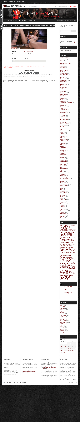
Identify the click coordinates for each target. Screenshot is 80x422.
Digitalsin (62, 95)
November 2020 (63, 319)
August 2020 (62, 323)
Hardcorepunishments (64, 123)
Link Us (12, 20)
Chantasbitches (63, 90)
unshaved (71, 273)
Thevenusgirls (63, 202)
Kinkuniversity (63, 144)
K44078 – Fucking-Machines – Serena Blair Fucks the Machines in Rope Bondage (43, 81)
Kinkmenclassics (63, 139)
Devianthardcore (63, 92)
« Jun (61, 352)
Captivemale (62, 85)
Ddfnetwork (62, 91)
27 (63, 350)
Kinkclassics (62, 133)
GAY (35, 20)
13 (63, 346)
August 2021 (62, 306)
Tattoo (65, 272)
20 (63, 348)
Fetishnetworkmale (64, 112)
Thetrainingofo (63, 199)
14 (65, 346)
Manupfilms (62, 151)
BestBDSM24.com (20, 1)
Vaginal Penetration (28, 76)
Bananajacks (63, 67)
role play (70, 259)
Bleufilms (62, 71)
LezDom (64, 252)
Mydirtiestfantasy (63, 161)
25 (75, 348)
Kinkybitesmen (63, 147)
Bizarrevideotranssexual (65, 70)
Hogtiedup (62, 126)
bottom (70, 236)
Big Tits (63, 230)
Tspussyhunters (63, 208)
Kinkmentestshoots (64, 140)
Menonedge (62, 158)
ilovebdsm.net (68, 288)
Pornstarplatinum (63, 172)
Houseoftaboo (63, 128)
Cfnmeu (61, 88)
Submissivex (62, 195)
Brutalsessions (63, 83)
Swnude (62, 198)
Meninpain (62, 157)
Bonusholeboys (63, 73)
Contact (70, 382)
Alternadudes (63, 59)
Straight (17, 76)
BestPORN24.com (68, 286)
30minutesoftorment (64, 57)
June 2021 (62, 309)
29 (68, 350)
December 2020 (63, 318)
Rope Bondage (67, 260)
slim (14, 76)
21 (65, 348)
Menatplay (62, 156)
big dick (71, 229)
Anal (65, 225)
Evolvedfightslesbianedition (66, 102)
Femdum (62, 108)
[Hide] (0, 31)
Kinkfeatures (62, 136)
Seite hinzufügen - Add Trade (68, 297)
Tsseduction (62, 209)
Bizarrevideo (62, 69)
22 (68, 348)
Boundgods (62, 77)
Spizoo (61, 188)
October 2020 (63, 320)
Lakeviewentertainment (65, 149)
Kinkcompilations (63, 135)
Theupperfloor (63, 201)
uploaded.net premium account (29, 371)
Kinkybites (62, 146)
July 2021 (62, 308)
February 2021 (63, 315)
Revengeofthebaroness (65, 178)
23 (70, 348)
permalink (44, 76)
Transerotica (62, 206)
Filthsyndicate (63, 113)
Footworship (62, 116)
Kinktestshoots (63, 143)
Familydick (62, 105)
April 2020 (62, 329)
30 (70, 350)
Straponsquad (63, 191)
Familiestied (62, 104)
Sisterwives (62, 187)
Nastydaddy (62, 165)
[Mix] (34, 73)
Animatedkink (63, 62)
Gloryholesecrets (63, 120)
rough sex (64, 262)
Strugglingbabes (63, 192)
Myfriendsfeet (63, 163)
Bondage (32, 74)
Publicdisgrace (63, 175)
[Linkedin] (25, 73)
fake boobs (69, 245)
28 (65, 350)
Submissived (62, 194)
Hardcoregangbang (64, 122)
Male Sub (71, 252)
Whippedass (62, 215)
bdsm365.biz (68, 289)
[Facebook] (20, 73)
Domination (67, 242)
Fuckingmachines (18, 74)
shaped (73, 262)
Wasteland (62, 212)
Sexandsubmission (64, 184)
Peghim (61, 170)
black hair (70, 230)
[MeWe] (31, 73)
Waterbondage (63, 213)
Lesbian (70, 251)
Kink (23, 74)
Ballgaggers (62, 66)
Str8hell (61, 189)
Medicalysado (63, 154)
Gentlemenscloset (64, 119)
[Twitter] (22, 73)
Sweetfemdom (63, 196)
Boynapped (62, 81)
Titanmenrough (63, 203)
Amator (61, 60)
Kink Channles (22, 20)
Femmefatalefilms (64, 109)
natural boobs (10, 76)
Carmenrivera (63, 87)
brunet (64, 237)
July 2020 (62, 325)
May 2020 (62, 327)
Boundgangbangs (64, 76)
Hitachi (47, 74)
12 (61, 346)
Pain (68, 257)
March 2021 (62, 313)
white (34, 76)
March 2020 (62, 330)
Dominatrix (64, 244)
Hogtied (61, 132)
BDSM (65, 228)
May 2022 (62, 305)
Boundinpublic (63, 78)
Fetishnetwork (63, 111)
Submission (67, 269)
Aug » (64, 352)
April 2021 (62, 312)
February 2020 (63, 332)
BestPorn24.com (12, 1)
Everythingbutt (63, 99)
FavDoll (68, 293)
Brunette (36, 74)
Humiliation (67, 250)
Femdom (64, 247)
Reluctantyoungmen (64, 177)
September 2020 (63, 322)
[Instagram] (1, 26)
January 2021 (63, 316)
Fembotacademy (63, 106)
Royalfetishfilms (63, 179)
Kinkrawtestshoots (64, 142)
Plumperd (62, 171)
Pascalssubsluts (63, 168)
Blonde (65, 232)
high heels (43, 74)
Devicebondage (63, 94)
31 (72, 350)
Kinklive (61, 137)
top (23, 76)
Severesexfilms (63, 182)
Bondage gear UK (68, 292)
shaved (66, 263)
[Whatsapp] (36, 73)
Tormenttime (62, 205)
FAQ (8, 20)
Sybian (20, 76)
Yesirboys (62, 217)
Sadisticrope (62, 181)
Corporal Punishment (67, 240)
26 (61, 350)
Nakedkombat (63, 164)
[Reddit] (29, 73)
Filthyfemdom (63, 115)
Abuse (75, 382)
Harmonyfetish (63, 125)
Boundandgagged (64, 74)
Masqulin (62, 153)
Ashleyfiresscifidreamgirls (65, 63)
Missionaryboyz (63, 160)
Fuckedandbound (64, 118)
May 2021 (62, 311)
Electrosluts (62, 98)
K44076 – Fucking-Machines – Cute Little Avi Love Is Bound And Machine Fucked (15, 81)
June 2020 (62, 326)
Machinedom (63, 150)
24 (72, 348)
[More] (38, 73)
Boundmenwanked (64, 80)
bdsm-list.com (68, 290)
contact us (74, 42)
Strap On (63, 268)
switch (69, 270)
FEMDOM (30, 20)
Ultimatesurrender (64, 210)
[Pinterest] (27, 73)
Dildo (39, 74)
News (16, 20)
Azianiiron (62, 64)
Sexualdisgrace (63, 185)
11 (75, 345)
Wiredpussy (62, 216)
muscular (69, 254)
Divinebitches (63, 97)
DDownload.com (73, 6)
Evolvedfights (63, 101)
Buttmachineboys (63, 84)
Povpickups (62, 174)
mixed (62, 254)
